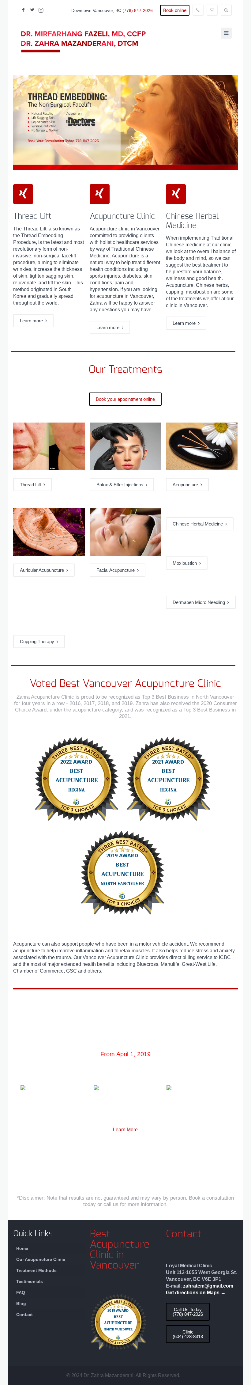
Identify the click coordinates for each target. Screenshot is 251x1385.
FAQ (20, 1292)
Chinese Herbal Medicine (199, 523)
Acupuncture (186, 484)
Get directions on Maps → (196, 1292)
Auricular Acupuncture (43, 570)
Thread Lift (31, 484)
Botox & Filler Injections (121, 484)
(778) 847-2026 (137, 10)
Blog (21, 1303)
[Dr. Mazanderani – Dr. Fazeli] (83, 42)
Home (22, 1248)
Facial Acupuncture (116, 570)
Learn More (125, 1129)
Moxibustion (186, 563)
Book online (174, 10)
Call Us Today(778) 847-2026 (188, 1312)
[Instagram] (40, 9)
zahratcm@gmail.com (208, 1285)
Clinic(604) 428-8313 (188, 1334)
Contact (24, 1314)
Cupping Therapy (38, 641)
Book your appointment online (125, 399)
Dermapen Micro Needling (200, 602)
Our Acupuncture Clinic (40, 1259)
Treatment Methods (36, 1270)
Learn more (32, 320)
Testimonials (29, 1281)
